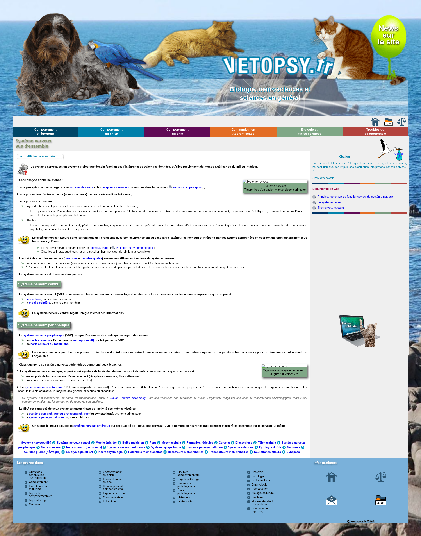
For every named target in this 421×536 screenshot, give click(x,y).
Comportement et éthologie (45, 131)
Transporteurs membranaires (228, 452)
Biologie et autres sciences (309, 131)
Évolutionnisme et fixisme (38, 487)
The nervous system (331, 207)
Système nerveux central (73, 442)
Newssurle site (388, 35)
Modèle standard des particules (262, 503)
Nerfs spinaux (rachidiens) (84, 447)
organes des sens (81, 187)
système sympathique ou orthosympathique (59, 413)
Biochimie (258, 497)
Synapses (293, 452)
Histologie (258, 476)
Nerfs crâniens (51, 447)
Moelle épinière (106, 442)
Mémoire (34, 504)
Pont (153, 442)
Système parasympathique (205, 447)
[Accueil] (375, 124)
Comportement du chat (177, 131)
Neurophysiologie (110, 452)
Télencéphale (267, 442)
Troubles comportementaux (188, 473)
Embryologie (259, 484)
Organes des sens (114, 493)
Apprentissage (38, 500)
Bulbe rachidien (133, 442)
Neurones (293, 447)
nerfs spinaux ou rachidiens (49, 344)
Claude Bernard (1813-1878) (128, 398)
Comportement (38, 482)
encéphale (34, 299)
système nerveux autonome (43, 387)
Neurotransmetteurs (267, 452)
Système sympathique (166, 447)
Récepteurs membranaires (185, 452)
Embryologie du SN (79, 452)
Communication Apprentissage (243, 131)
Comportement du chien (111, 131)
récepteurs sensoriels (115, 187)
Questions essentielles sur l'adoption (37, 474)
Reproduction (260, 488)
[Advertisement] (360, 239)
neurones (71, 258)
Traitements (185, 501)
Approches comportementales (40, 494)
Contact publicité (349, 324)
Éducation (109, 501)
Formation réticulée (200, 442)
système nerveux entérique (91, 425)
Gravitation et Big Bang (260, 510)
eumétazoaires (100, 247)
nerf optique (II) (83, 340)
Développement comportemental (113, 487)
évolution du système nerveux (135, 247)
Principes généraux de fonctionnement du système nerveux (355, 196)
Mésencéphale (171, 442)
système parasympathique (46, 417)
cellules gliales (92, 258)
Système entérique (240, 447)
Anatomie (258, 472)
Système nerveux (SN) (36, 442)
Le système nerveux (331, 202)
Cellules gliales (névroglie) (42, 452)
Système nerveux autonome (126, 447)
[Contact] (331, 504)
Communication (113, 497)
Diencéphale (243, 442)
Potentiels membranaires (145, 452)
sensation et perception (187, 187)
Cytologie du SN (270, 447)
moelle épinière (39, 302)
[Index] (388, 124)
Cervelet (224, 442)
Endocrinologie (261, 480)
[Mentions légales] (401, 124)
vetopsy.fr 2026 (362, 521)
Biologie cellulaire (263, 493)
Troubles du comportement (375, 131)
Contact (399, 153)
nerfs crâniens (40, 340)
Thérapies (183, 497)
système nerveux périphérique (43, 335)
